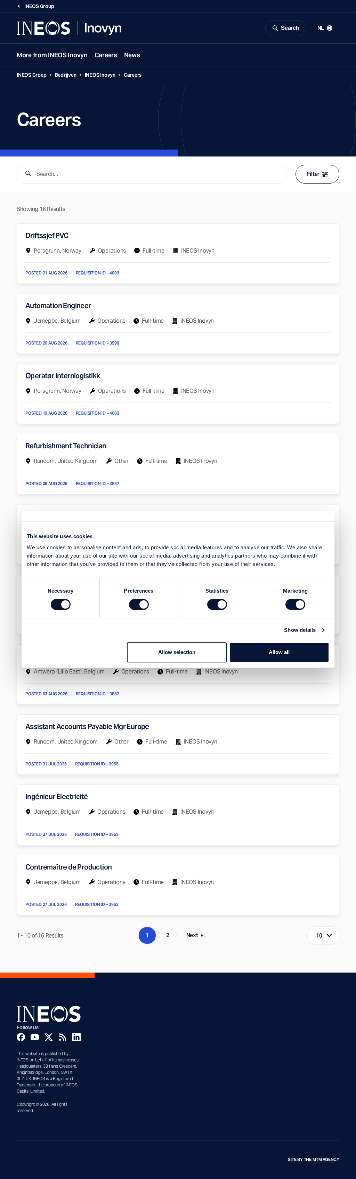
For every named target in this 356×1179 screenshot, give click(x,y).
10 (319, 935)
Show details (300, 630)
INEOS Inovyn (100, 75)
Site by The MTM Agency (313, 1159)
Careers (106, 55)
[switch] (139, 604)
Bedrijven (65, 75)
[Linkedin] (76, 1037)
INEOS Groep (32, 75)
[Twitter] (48, 1037)
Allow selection (176, 652)
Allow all (279, 652)
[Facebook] (21, 1037)
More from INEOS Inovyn (52, 55)
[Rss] (62, 1037)
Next (196, 937)
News (132, 55)
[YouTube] (35, 1037)
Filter (313, 174)
